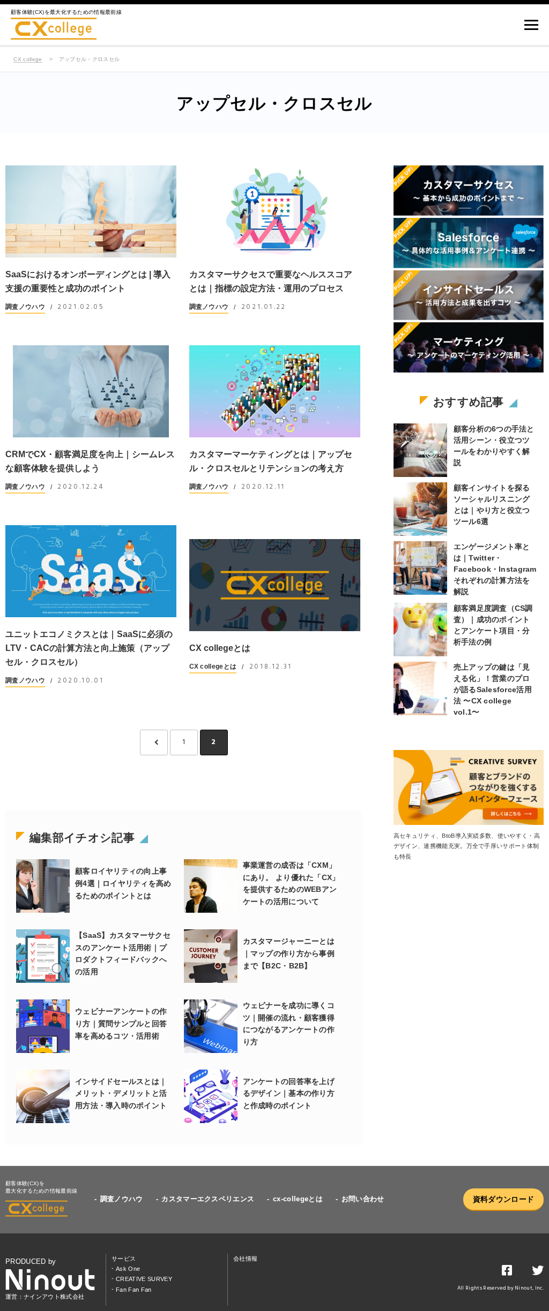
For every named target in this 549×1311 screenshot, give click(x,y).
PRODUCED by (30, 1261)
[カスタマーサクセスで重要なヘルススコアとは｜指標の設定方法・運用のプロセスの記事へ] (274, 211)
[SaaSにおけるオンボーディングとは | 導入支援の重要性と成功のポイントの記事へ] (90, 211)
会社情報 (245, 1258)
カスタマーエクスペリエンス (207, 1199)
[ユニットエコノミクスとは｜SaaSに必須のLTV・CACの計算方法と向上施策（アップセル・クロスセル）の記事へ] (90, 571)
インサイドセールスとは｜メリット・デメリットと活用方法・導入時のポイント (121, 1093)
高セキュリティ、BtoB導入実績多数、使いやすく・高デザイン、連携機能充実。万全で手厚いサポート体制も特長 (467, 846)
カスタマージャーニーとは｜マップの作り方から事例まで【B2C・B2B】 (289, 953)
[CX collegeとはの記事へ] (274, 585)
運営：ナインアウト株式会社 (44, 1296)
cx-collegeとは (298, 1199)
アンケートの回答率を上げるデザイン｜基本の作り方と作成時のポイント (289, 1093)
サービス (124, 1258)
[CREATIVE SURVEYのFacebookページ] (507, 1272)
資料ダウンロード (504, 1199)
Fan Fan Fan (134, 1289)
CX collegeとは (219, 648)
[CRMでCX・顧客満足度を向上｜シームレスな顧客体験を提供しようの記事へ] (90, 391)
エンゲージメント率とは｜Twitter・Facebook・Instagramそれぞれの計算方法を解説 (495, 569)
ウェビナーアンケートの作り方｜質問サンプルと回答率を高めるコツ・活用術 (121, 1023)
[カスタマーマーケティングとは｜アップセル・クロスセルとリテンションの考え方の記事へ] (274, 391)
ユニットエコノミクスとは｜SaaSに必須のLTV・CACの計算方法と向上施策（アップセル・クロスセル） (89, 648)
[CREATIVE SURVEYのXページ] (538, 1272)
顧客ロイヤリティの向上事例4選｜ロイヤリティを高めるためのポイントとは (123, 883)
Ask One (128, 1268)
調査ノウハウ (25, 306)
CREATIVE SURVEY (144, 1279)
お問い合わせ (363, 1199)
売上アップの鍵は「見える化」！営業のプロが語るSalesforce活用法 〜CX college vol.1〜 (493, 689)
